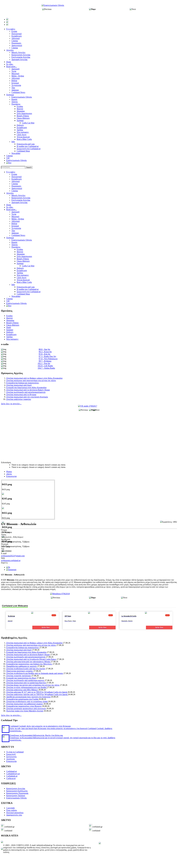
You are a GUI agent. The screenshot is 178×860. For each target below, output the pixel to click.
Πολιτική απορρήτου (14, 813)
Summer (20, 263)
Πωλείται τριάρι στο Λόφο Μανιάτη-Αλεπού (24, 711)
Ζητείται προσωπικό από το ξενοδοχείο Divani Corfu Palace (31, 659)
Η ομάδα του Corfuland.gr (28, 289)
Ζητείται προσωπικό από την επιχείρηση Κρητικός (27, 397)
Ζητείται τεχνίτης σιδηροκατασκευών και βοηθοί (26, 687)
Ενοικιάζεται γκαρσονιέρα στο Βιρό (21, 678)
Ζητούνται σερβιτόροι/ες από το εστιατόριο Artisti (27, 701)
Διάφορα (15, 233)
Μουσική (15, 216)
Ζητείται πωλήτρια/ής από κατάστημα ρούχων (25, 680)
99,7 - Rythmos (45, 361)
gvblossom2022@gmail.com (13, 556)
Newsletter (15, 296)
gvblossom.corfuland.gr (10, 560)
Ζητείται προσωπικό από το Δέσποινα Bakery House (28, 390)
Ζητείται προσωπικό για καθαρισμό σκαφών (24, 704)
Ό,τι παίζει (10, 172)
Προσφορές (16, 186)
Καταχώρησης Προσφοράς (17, 793)
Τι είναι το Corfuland (15, 752)
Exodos (20, 249)
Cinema (14, 184)
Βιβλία (14, 223)
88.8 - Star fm (44, 349)
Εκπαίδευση (16, 179)
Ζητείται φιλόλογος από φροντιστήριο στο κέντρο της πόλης (31, 380)
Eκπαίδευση (22, 270)
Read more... (11, 209)
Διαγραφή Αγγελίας (19, 202)
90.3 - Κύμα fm (45, 352)
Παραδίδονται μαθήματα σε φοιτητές (21, 666)
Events (14, 174)
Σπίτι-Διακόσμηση (24, 256)
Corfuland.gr (11, 771)
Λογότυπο (10, 759)
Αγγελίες (10, 193)
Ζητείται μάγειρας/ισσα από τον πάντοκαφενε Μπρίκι (28, 661)
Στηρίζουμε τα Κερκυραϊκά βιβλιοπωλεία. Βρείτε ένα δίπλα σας (36, 735)
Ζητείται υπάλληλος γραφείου (18, 399)
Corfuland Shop (23, 294)
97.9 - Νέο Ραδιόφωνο (48, 359)
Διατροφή (15, 212)
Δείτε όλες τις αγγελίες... (11, 404)
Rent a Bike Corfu (24, 282)
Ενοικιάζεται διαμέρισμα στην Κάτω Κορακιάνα (26, 387)
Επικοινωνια (11, 476)
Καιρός (14, 242)
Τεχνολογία (16, 228)
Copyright (10, 808)
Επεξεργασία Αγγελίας (20, 200)
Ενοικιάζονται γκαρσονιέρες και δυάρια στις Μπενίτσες (29, 664)
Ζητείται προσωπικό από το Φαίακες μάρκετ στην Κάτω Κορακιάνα (34, 378)
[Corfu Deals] (100, 843)
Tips (13, 230)
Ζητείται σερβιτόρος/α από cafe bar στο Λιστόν (25, 669)
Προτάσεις (15, 247)
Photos (9, 471)
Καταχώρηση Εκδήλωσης (17, 791)
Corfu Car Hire (28, 266)
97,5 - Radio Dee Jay (47, 356)
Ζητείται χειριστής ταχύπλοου (18, 676)
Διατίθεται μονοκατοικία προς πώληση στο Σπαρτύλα (28, 697)
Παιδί (8, 327)
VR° (8, 301)
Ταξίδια (20, 273)
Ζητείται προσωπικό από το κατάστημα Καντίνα (26, 683)
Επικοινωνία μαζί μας (26, 287)
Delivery (20, 268)
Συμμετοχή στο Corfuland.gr (29, 291)
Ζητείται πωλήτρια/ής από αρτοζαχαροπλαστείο (25, 392)
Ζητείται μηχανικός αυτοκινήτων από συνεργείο (26, 708)
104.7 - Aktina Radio (46, 368)
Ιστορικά (15, 226)
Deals (8, 205)
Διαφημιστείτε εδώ (14, 815)
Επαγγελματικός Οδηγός (21, 240)
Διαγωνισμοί (16, 188)
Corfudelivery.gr (13, 774)
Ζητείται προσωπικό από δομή (19, 385)
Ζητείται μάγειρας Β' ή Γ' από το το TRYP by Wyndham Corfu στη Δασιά (37, 692)
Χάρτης (14, 245)
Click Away (21, 277)
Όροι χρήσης (11, 810)
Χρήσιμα (10, 238)
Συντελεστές (11, 756)
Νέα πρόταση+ (23, 275)
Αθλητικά (15, 181)
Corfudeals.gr (11, 776)
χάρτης (9, 474)
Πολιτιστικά (16, 177)
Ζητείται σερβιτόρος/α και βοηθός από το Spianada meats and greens (34, 673)
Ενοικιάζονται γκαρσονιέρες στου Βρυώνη (24, 706)
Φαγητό (20, 252)
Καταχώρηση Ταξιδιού (15, 795)
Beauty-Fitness (23, 259)
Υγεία (13, 214)
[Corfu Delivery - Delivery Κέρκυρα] (2, 842)
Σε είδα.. (9, 207)
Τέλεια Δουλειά (23, 280)
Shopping (21, 254)
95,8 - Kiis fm (44, 354)
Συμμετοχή (11, 754)
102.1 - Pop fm (44, 363)
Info (13, 284)
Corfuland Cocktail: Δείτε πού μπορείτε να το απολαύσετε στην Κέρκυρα (40, 726)
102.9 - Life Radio (45, 366)
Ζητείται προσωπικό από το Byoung (21, 394)
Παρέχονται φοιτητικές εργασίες (19, 671)
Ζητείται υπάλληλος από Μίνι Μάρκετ (22, 690)
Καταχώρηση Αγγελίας (20, 198)
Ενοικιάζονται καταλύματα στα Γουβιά (22, 699)
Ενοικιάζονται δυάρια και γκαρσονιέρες (22, 383)
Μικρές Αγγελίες (18, 195)
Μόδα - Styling (17, 219)
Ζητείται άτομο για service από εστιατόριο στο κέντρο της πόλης (32, 685)
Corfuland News (18, 235)
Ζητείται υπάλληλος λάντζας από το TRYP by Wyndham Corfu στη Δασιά (37, 694)
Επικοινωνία (11, 761)
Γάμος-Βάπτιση (23, 261)
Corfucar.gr (11, 778)
